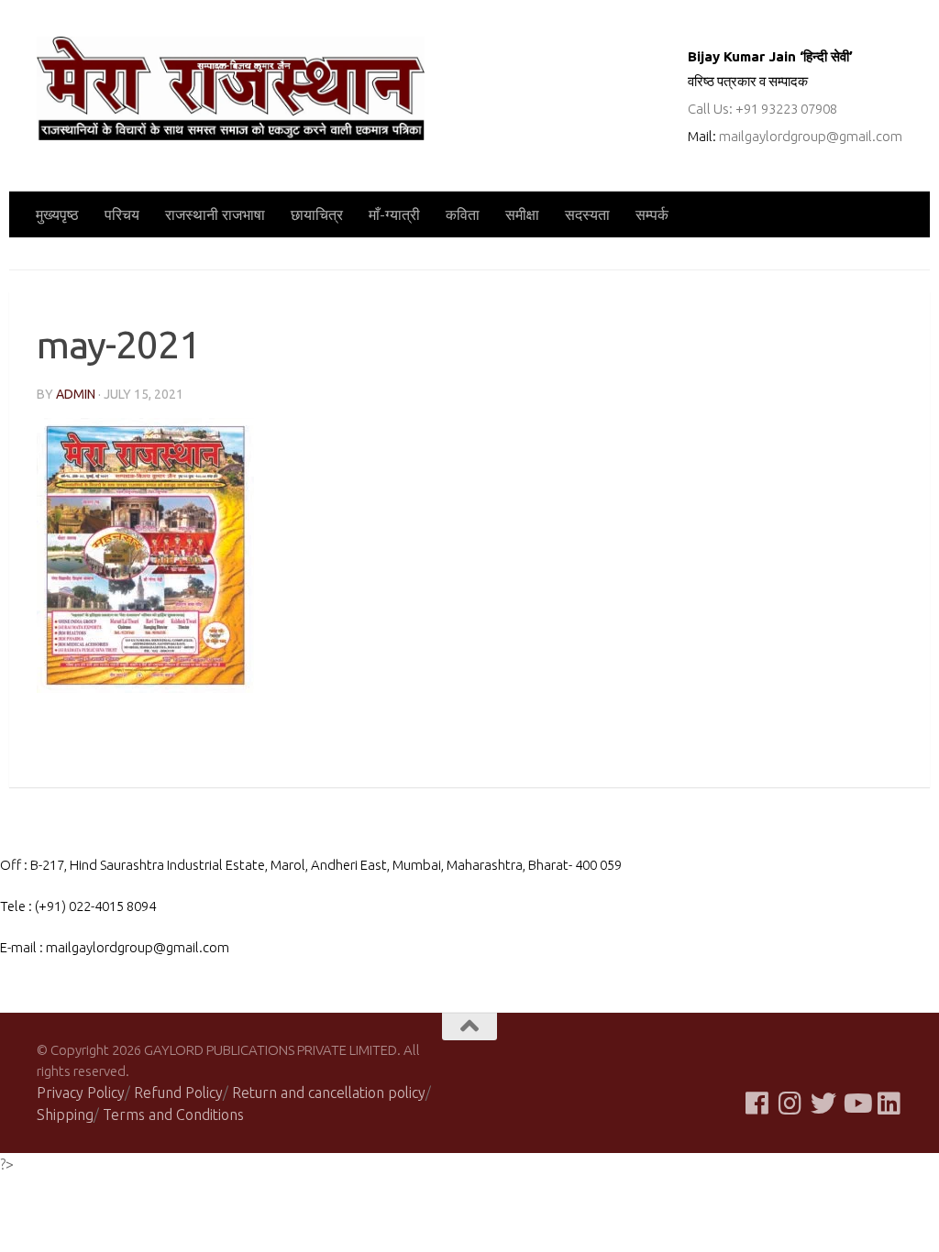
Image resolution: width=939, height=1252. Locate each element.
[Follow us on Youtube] (856, 1103)
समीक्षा (522, 214)
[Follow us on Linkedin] (889, 1103)
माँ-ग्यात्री (394, 214)
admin (75, 394)
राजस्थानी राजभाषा (215, 214)
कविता (463, 214)
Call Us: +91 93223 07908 (762, 108)
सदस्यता (587, 214)
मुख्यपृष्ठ (57, 214)
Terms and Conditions (173, 1114)
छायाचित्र (317, 214)
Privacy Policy (81, 1092)
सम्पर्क (651, 214)
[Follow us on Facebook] (757, 1103)
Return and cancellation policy (328, 1092)
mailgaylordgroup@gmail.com (810, 136)
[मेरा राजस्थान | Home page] (231, 88)
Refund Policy (178, 1092)
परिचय (122, 214)
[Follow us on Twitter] (823, 1103)
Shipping (65, 1114)
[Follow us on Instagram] (790, 1103)
